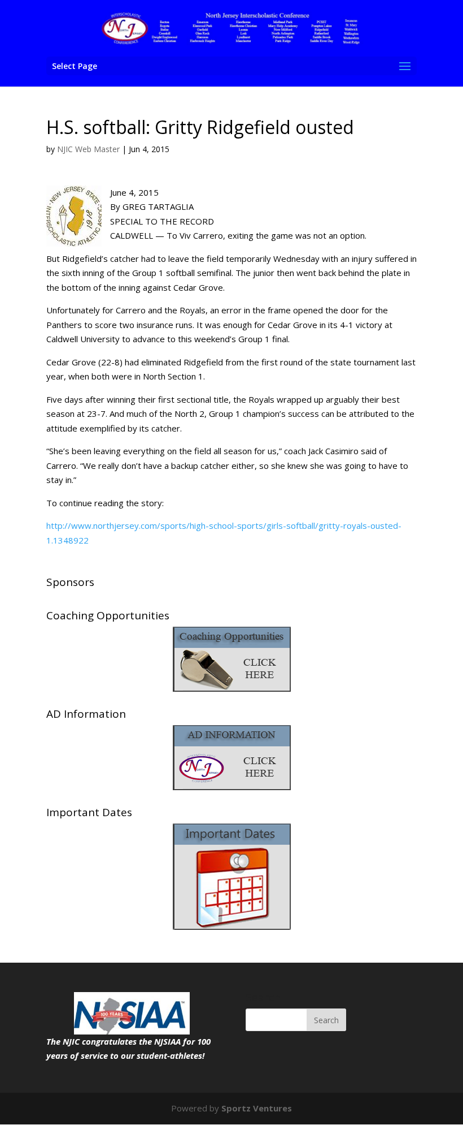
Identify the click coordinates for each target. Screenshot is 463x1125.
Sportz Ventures (256, 1108)
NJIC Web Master (88, 149)
